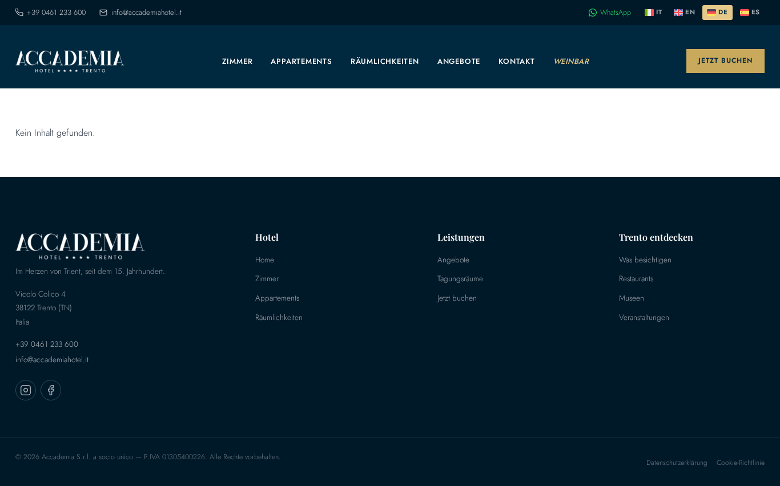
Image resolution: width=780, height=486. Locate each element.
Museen (631, 297)
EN (690, 12)
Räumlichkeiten (385, 61)
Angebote (458, 61)
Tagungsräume (460, 278)
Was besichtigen (645, 259)
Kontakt (516, 61)
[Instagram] (25, 390)
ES (755, 12)
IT (659, 12)
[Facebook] (51, 390)
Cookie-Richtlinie (741, 462)
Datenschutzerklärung (676, 462)
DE (722, 12)
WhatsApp (615, 12)
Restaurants (636, 278)
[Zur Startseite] (69, 61)
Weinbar (571, 61)
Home (264, 259)
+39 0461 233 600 (56, 12)
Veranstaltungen (644, 317)
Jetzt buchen (725, 60)
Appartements (301, 61)
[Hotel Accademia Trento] (117, 246)
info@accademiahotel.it (146, 12)
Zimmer (237, 61)
